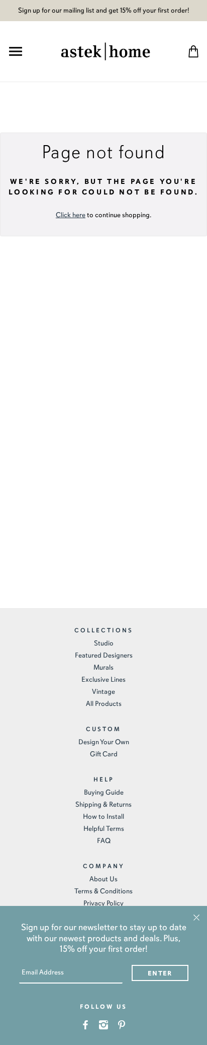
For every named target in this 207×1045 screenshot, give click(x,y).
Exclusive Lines (103, 679)
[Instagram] (103, 1024)
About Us (103, 879)
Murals (103, 667)
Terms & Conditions (103, 891)
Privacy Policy (103, 903)
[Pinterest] (122, 1024)
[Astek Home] (105, 50)
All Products (104, 703)
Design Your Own (103, 742)
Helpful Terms (103, 828)
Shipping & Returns (103, 804)
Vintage (103, 691)
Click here (70, 215)
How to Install (103, 816)
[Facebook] (85, 1024)
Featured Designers (104, 655)
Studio (104, 643)
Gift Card (104, 754)
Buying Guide (104, 792)
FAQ (104, 840)
